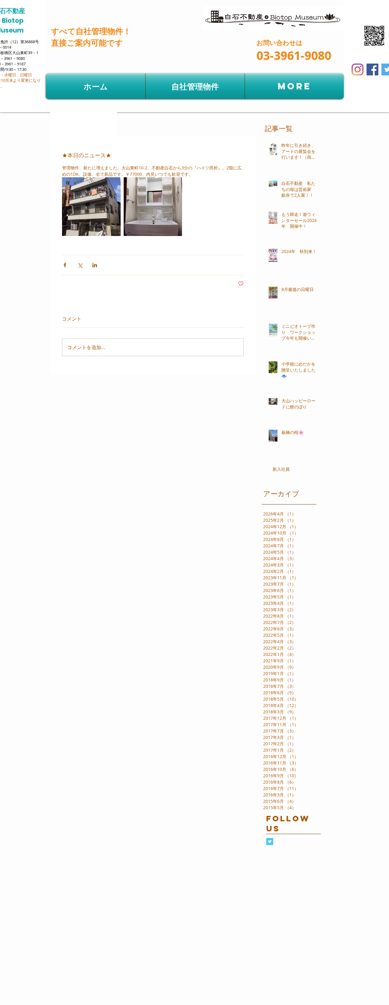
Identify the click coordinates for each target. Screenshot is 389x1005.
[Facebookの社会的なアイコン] (372, 69)
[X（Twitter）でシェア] (80, 265)
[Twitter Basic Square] (269, 841)
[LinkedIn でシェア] (95, 265)
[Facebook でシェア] (65, 265)
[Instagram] (357, 69)
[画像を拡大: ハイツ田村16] (91, 206)
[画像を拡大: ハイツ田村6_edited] (153, 206)
